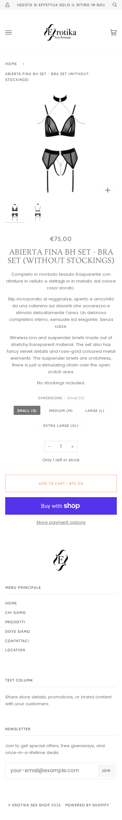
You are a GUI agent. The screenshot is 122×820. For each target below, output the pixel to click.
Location (15, 650)
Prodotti (15, 622)
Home (11, 63)
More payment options (61, 522)
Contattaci (17, 641)
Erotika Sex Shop (31, 805)
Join (106, 770)
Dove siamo (17, 631)
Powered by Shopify (87, 805)
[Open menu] (15, 32)
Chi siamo (15, 612)
